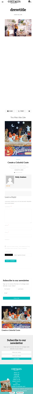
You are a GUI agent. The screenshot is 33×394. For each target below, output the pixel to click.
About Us (16, 372)
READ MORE (20, 392)
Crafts (18, 159)
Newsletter (16, 384)
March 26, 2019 (18, 14)
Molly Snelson (20, 177)
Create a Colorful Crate (18, 162)
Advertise (16, 374)
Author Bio (8, 185)
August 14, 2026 (19, 170)
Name (7, 225)
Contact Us (16, 378)
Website (7, 239)
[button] (14, 172)
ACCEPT (12, 392)
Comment (7, 206)
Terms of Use (16, 379)
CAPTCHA (8, 251)
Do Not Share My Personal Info (16, 386)
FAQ (16, 383)
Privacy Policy (16, 381)
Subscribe (16, 298)
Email (7, 232)
